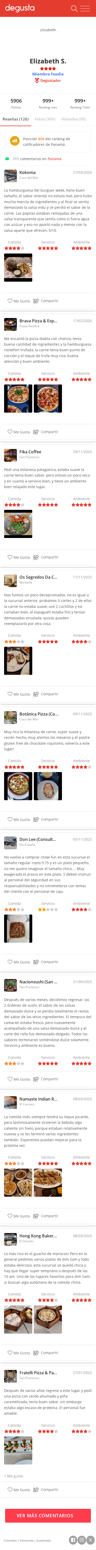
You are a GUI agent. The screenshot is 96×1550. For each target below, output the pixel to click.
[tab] (15, 119)
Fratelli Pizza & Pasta (38, 1373)
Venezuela (26, 1540)
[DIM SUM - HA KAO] (18, 1319)
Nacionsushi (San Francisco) (38, 982)
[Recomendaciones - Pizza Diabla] (48, 398)
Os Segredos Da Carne (38, 577)
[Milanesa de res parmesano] (48, 785)
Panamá (54, 158)
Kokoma (27, 172)
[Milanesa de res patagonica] (18, 523)
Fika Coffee (30, 452)
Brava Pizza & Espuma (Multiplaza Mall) (38, 321)
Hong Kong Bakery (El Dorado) (38, 1236)
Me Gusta (21, 301)
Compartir (49, 300)
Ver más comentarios (46, 1515)
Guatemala (43, 1540)
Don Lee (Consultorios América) (38, 839)
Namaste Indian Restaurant (38, 1099)
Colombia (10, 1540)
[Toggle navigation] (85, 9)
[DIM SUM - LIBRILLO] (48, 1319)
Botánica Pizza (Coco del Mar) (38, 714)
